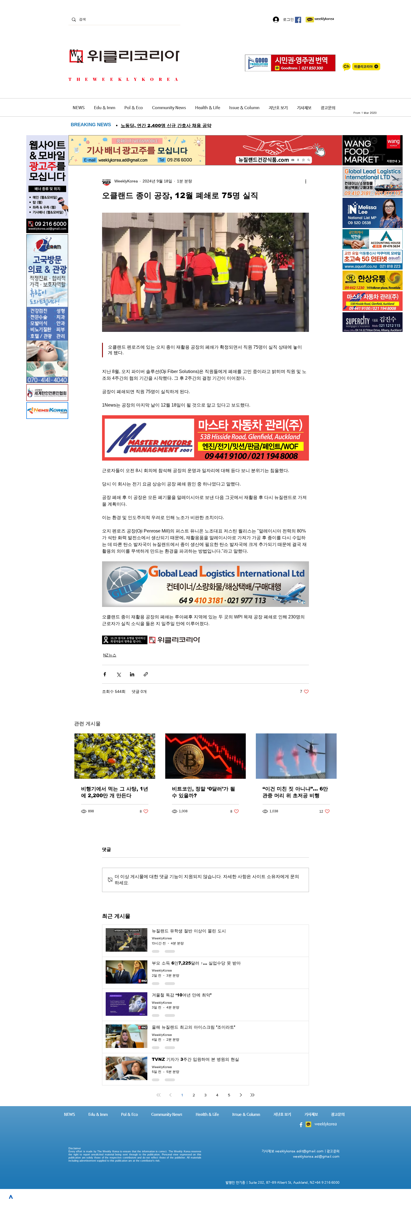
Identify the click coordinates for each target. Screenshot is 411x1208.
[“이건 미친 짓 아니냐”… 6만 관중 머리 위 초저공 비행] (296, 756)
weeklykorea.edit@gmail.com (299, 1151)
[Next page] (241, 1095)
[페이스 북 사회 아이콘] (298, 20)
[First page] (158, 1095)
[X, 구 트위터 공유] (118, 674)
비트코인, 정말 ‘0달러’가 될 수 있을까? (203, 792)
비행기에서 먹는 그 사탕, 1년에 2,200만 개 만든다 (114, 792)
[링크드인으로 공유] (132, 674)
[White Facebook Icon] (301, 1125)
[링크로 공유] (145, 674)
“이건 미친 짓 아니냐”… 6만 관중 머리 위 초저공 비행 (295, 792)
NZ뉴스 (109, 655)
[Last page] (252, 1095)
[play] (391, 264)
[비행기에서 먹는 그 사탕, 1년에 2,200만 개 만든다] (114, 756)
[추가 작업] (305, 181)
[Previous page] (170, 1095)
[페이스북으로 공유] (104, 674)
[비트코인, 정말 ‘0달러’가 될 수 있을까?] (205, 756)
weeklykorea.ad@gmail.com (316, 1157)
